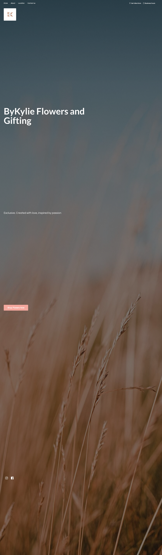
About (13, 3)
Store (6, 3)
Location (21, 3)
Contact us (31, 3)
